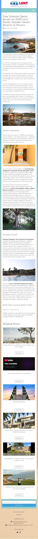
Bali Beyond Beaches (19, 402)
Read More (19, 353)
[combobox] (19, 502)
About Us (19, 514)
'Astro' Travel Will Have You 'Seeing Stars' (19, 373)
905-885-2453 (20, 523)
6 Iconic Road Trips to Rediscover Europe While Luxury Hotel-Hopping (19, 346)
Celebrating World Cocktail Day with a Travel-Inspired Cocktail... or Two (19, 459)
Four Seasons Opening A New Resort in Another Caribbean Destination (19, 431)
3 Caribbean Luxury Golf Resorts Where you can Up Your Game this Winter (19, 488)
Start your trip (19, 505)
